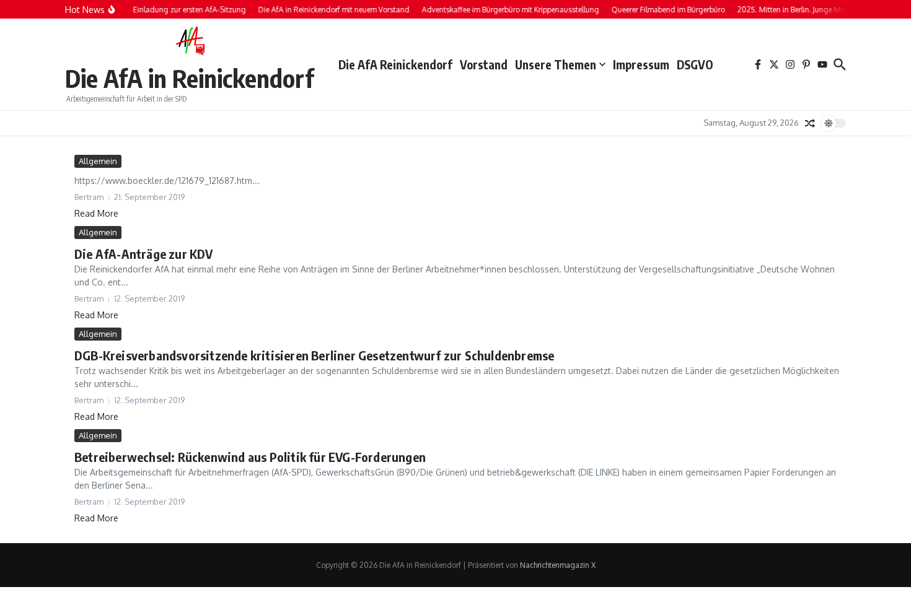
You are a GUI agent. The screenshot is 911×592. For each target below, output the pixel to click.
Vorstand (484, 64)
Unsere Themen (555, 64)
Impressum (641, 64)
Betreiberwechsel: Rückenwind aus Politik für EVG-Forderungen (250, 456)
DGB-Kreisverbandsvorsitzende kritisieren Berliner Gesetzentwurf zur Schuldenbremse (314, 355)
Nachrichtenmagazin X (558, 565)
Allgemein (98, 161)
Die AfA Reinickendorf (395, 64)
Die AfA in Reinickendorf (189, 78)
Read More (96, 213)
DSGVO (695, 64)
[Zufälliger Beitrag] (810, 123)
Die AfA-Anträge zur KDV (143, 253)
